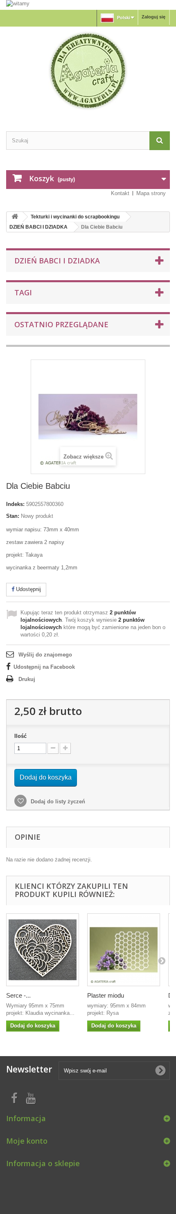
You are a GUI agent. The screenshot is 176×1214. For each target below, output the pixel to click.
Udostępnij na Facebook (44, 667)
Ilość (20, 736)
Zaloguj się (153, 16)
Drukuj (26, 679)
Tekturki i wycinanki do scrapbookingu (75, 217)
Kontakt (120, 193)
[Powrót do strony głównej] (15, 217)
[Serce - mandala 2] (42, 949)
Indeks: (15, 504)
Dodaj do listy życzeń (57, 801)
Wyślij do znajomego (45, 655)
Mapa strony (151, 193)
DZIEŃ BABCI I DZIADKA (38, 227)
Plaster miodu (105, 995)
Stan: (12, 516)
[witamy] (88, 4)
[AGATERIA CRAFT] (88, 71)
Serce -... (18, 995)
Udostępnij (27, 589)
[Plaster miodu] (123, 949)
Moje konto (26, 1141)
